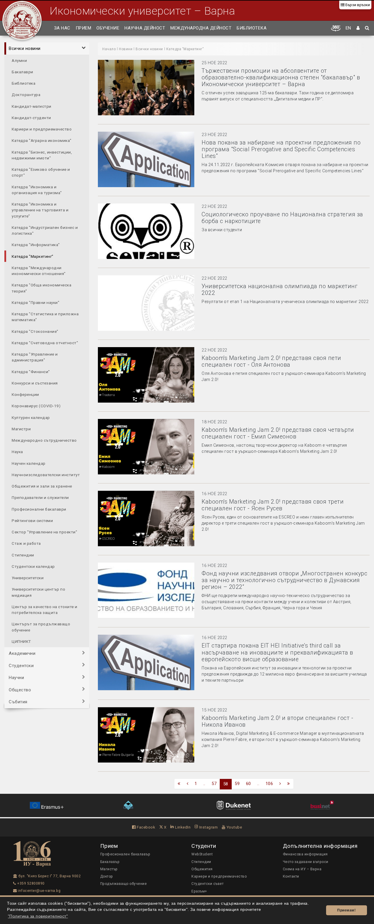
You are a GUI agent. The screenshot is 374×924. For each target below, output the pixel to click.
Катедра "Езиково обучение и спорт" (41, 172)
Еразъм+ (199, 891)
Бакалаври (22, 71)
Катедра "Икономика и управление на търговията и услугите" (40, 210)
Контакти (291, 876)
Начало (109, 49)
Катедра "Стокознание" (35, 331)
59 (237, 783)
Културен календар (31, 417)
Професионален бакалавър (125, 854)
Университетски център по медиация (38, 592)
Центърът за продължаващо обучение (41, 627)
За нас (62, 28)
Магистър (109, 869)
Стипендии (23, 554)
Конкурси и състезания (35, 382)
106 (269, 783)
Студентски (21, 665)
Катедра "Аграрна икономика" (42, 140)
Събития (18, 701)
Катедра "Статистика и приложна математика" (45, 317)
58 (225, 783)
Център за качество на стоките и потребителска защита (44, 609)
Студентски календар (33, 566)
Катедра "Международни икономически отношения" (39, 270)
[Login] (358, 28)
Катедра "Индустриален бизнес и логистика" (45, 230)
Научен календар (29, 463)
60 (248, 783)
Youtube (233, 827)
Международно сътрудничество (44, 440)
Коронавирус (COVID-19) (36, 405)
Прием (83, 28)
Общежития (202, 869)
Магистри (21, 428)
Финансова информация (305, 854)
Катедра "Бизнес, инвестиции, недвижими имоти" (42, 154)
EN (348, 28)
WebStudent (202, 854)
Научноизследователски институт (46, 474)
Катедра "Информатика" (36, 244)
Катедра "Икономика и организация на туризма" (37, 189)
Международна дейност (200, 28)
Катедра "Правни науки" (35, 302)
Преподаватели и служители (40, 497)
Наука (17, 451)
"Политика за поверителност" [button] (38, 916)
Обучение (107, 28)
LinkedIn (182, 827)
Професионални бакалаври (39, 509)
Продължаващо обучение (123, 884)
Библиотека (251, 28)
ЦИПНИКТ (21, 641)
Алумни (19, 60)
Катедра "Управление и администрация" (35, 357)
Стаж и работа (26, 543)
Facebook (145, 827)
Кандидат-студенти (31, 117)
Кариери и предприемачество (42, 129)
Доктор (106, 876)
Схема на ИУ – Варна (302, 869)
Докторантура (26, 94)
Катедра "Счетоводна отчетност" (45, 342)
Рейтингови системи (32, 520)
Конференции (25, 394)
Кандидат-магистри (31, 106)
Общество (20, 689)
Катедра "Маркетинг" (32, 256)
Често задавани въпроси (305, 862)
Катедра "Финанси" (31, 371)
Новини (125, 49)
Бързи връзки (357, 5)
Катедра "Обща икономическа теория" (41, 288)
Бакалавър (110, 862)
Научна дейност (144, 28)
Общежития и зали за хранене (42, 486)
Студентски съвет (207, 884)
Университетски (28, 577)
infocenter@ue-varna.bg (38, 891)
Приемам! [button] (346, 910)
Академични (22, 653)
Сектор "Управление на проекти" (44, 532)
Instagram (208, 827)
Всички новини (25, 48)
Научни (16, 677)
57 (214, 783)
